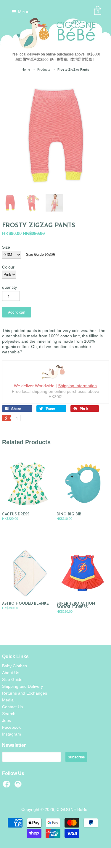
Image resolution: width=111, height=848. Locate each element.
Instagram (11, 734)
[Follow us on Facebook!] (7, 786)
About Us (10, 672)
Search (8, 713)
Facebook (11, 727)
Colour (8, 267)
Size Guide (12, 679)
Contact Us (12, 706)
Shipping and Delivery (22, 686)
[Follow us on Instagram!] (19, 786)
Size (6, 247)
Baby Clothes (14, 665)
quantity (9, 287)
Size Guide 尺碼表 (40, 255)
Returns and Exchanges (24, 693)
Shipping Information (77, 385)
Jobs (6, 720)
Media (8, 700)
